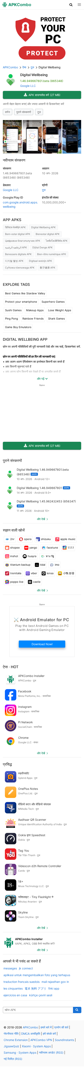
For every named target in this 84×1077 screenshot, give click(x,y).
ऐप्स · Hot (11, 667)
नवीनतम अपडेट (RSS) (51, 1052)
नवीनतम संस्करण (14, 160)
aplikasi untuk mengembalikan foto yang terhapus (36, 975)
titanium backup (20, 564)
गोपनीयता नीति (11, 1033)
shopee (15, 547)
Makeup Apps (35, 310)
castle (37, 581)
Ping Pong (11, 318)
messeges (10, 968)
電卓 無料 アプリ (35, 988)
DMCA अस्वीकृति (30, 1033)
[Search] (77, 1010)
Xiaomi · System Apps (36, 1046)
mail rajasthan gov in (55, 981)
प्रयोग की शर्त (61, 1027)
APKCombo (10, 67)
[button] (71, 4)
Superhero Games (53, 301)
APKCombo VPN (41, 1040)
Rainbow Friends (33, 318)
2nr (12, 539)
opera (27, 539)
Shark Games (56, 318)
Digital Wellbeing (34, 75)
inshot (14, 556)
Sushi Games (13, 310)
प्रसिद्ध (7, 764)
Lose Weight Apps (59, 310)
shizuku (46, 539)
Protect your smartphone (21, 301)
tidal (42, 564)
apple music (67, 539)
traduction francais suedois (21, 981)
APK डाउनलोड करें (44, 95)
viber (34, 573)
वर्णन (7, 112)
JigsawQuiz (11, 1046)
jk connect (26, 968)
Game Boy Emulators (18, 327)
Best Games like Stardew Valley (25, 293)
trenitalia (15, 573)
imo (57, 564)
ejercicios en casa (15, 995)
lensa (50, 573)
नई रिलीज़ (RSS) (13, 1059)
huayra (32, 556)
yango (33, 547)
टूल (39, 112)
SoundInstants (64, 1040)
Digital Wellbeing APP (25, 339)
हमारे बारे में (46, 1027)
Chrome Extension (16, 1040)
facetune (52, 547)
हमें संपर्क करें (49, 1033)
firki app (53, 988)
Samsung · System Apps (20, 1052)
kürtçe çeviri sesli (40, 995)
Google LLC (28, 85)
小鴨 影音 (68, 573)
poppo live (16, 581)
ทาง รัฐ (50, 556)
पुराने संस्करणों (23, 112)
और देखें (41, 519)
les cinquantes (13, 988)
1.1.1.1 (71, 547)
